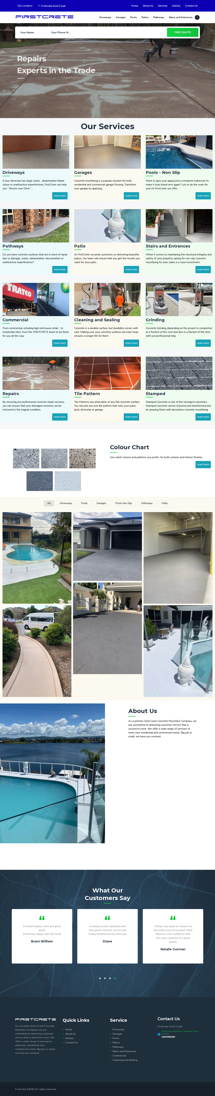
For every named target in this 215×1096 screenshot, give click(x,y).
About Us (70, 1033)
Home (68, 1029)
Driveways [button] (66, 503)
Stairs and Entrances (124, 1051)
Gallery (69, 1038)
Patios (116, 1042)
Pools (116, 1038)
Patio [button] (165, 503)
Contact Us (71, 1042)
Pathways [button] (147, 503)
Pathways (118, 1047)
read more (60, 196)
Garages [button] (101, 503)
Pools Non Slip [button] (123, 503)
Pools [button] (84, 503)
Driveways (118, 1029)
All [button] (49, 503)
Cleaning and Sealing (125, 1060)
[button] (37, 558)
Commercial (119, 1055)
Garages (117, 1033)
